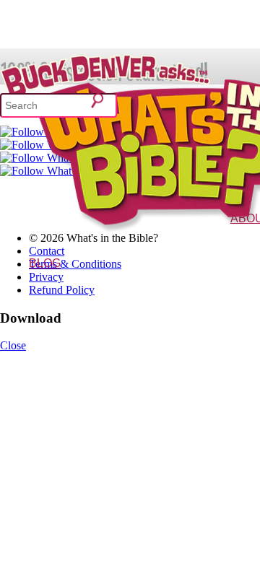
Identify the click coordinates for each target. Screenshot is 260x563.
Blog (45, 263)
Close (13, 345)
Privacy (46, 277)
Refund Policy (62, 290)
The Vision (218, 239)
